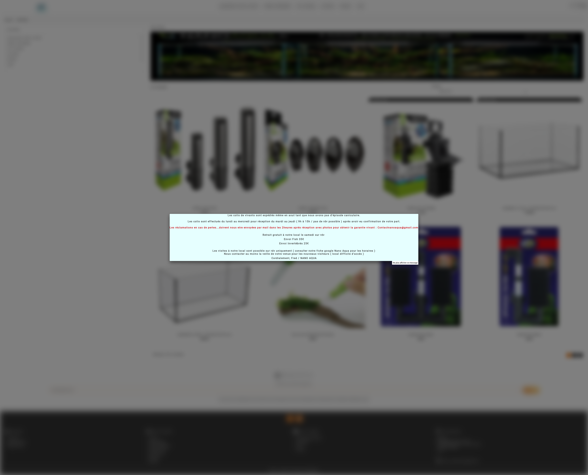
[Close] (418, 214)
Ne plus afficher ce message (405, 263)
